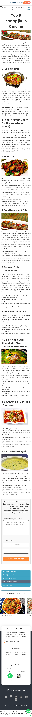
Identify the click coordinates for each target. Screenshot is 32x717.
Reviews (24, 653)
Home (4, 7)
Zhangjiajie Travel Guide (9, 571)
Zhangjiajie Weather (8, 585)
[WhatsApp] (10, 675)
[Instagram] (21, 697)
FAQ (8, 656)
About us (8, 653)
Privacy (8, 654)
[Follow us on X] (11, 696)
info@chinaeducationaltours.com (16, 669)
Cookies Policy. (6, 715)
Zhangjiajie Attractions (9, 575)
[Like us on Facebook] (5, 697)
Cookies (16, 654)
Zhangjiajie (19, 7)
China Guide (11, 8)
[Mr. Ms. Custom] (7, 545)
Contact (16, 653)
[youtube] (26, 697)
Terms (24, 654)
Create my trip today (12, 641)
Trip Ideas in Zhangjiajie (9, 578)
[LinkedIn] (16, 697)
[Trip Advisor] (16, 699)
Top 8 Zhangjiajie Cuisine (10, 582)
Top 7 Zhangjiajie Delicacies (8, 615)
